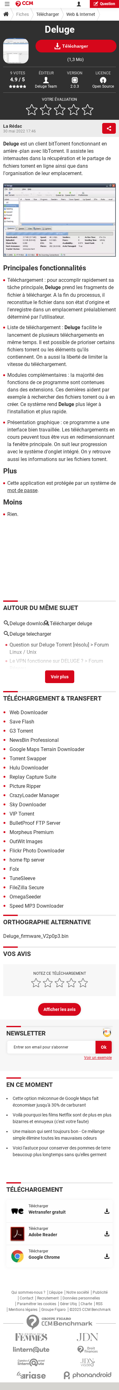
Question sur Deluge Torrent (41, 645)
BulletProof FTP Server (35, 823)
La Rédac (12, 126)
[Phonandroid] (88, 1375)
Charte (86, 1304)
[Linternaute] (31, 1350)
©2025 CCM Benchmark (90, 1309)
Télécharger (47, 14)
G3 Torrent (21, 731)
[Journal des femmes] (31, 1337)
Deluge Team (46, 86)
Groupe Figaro (53, 1309)
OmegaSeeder (25, 897)
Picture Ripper (25, 786)
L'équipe (56, 1292)
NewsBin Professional (34, 740)
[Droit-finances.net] (88, 1350)
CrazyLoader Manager (34, 795)
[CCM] (24, 4)
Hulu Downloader (29, 768)
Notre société (77, 1292)
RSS (99, 1304)
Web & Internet (80, 14)
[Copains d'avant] (31, 1362)
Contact (26, 1298)
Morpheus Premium (32, 832)
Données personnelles (81, 1298)
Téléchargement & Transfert (52, 698)
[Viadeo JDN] (88, 1362)
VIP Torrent (22, 814)
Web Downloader (29, 712)
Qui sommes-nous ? (28, 1292)
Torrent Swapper (28, 759)
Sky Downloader (28, 805)
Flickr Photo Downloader (37, 851)
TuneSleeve (22, 878)
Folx (14, 869)
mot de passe (22, 490)
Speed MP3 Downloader (36, 906)
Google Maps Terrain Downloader (47, 749)
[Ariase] (31, 1375)
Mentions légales (23, 1309)
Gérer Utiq (68, 1304)
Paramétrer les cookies (36, 1304)
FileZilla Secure (27, 888)
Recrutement (48, 1298)
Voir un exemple (98, 1057)
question (107, 4)
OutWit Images (26, 841)
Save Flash (22, 722)
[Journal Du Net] (88, 1337)
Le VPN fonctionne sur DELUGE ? (46, 661)
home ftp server (27, 860)
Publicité (100, 1292)
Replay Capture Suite (33, 777)
